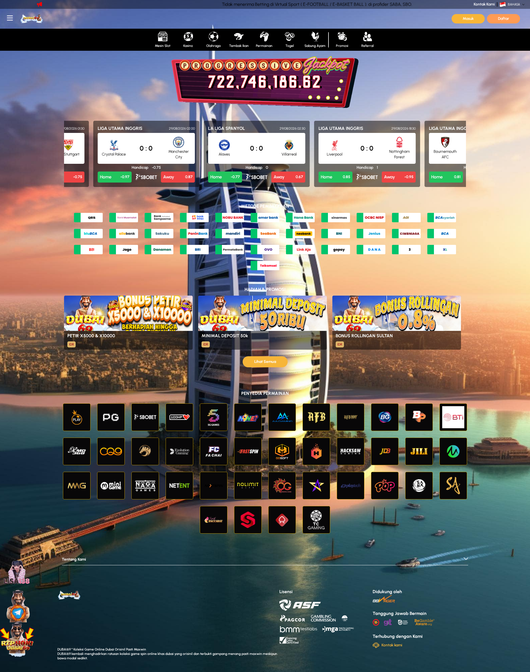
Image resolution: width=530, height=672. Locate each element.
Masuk (468, 18)
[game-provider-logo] (77, 417)
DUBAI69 (64, 654)
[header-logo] (55, 18)
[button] (265, 561)
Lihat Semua (265, 361)
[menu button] (10, 18)
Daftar (503, 18)
